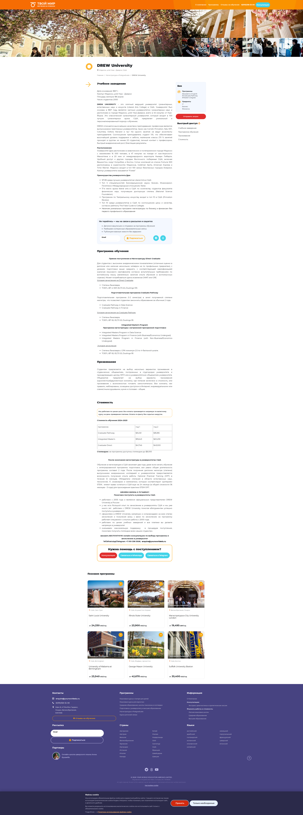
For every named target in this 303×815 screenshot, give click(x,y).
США (154, 747)
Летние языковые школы (199, 712)
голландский (192, 737)
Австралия (124, 731)
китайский (191, 747)
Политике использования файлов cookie (114, 812)
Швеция (155, 756)
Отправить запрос (190, 116)
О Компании (192, 699)
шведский (224, 740)
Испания (123, 750)
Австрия (123, 734)
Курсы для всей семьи (128, 715)
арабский (191, 734)
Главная (100, 75)
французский (225, 737)
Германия (123, 744)
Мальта (155, 734)
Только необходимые (203, 803)
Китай (154, 731)
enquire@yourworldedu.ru (68, 699)
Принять (180, 803)
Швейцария (157, 753)
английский (192, 731)
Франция (156, 750)
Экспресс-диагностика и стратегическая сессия (208, 705)
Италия (123, 753)
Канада (123, 756)
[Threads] (163, 238)
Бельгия (123, 737)
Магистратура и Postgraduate (117, 75)
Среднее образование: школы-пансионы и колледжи (141, 705)
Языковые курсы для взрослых (132, 702)
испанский (191, 740)
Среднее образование (198, 715)
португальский (226, 734)
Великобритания (127, 740)
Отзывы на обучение (85, 718)
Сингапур (156, 744)
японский (224, 744)
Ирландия (124, 747)
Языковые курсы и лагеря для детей (134, 699)
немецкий (224, 731)
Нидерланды (157, 737)
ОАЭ (154, 740)
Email (104, 237)
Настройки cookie (151, 785)
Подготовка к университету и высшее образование (140, 708)
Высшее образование (197, 719)
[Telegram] (156, 238)
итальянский (192, 744)
